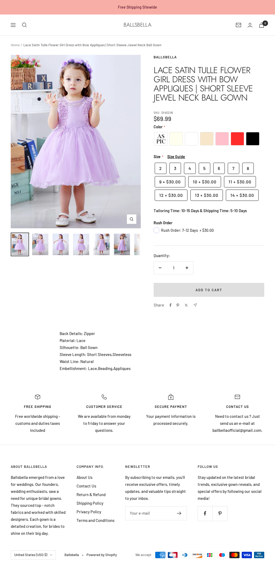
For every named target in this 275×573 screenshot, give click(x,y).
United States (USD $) (30, 555)
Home (15, 45)
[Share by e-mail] (195, 305)
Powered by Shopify (101, 555)
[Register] (179, 513)
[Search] (24, 25)
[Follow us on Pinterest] (219, 513)
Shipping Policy (90, 503)
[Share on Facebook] (170, 305)
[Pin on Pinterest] (177, 305)
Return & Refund (91, 494)
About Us (84, 477)
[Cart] (261, 25)
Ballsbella (165, 57)
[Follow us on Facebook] (205, 513)
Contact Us (86, 485)
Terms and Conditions (95, 520)
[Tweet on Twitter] (186, 305)
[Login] (250, 25)
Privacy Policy (89, 511)
